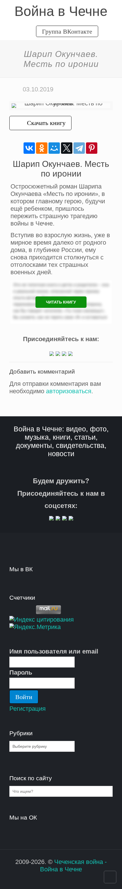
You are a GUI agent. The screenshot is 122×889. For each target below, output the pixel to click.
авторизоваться (68, 391)
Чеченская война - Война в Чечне (73, 865)
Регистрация (27, 708)
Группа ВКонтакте (67, 31)
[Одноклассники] (41, 148)
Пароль (20, 672)
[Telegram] (79, 148)
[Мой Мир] (54, 148)
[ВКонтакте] (29, 148)
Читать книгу (61, 302)
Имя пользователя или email (53, 651)
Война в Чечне (61, 11)
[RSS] (57, 880)
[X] (66, 148)
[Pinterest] (91, 148)
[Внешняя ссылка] (51, 353)
